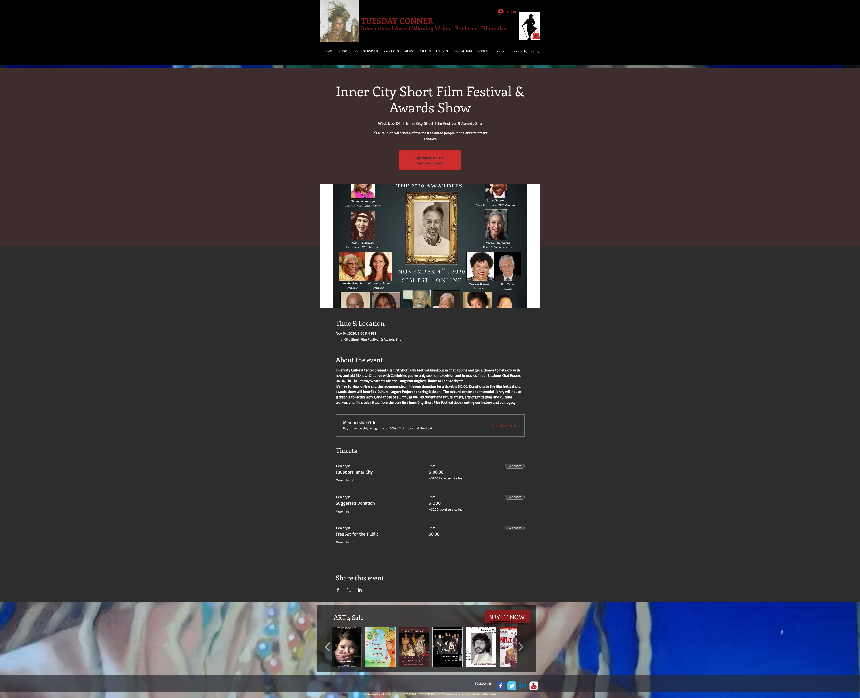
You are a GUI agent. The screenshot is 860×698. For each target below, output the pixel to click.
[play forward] (521, 647)
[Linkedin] (522, 685)
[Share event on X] (349, 590)
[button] (536, 34)
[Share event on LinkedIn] (360, 590)
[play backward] (328, 647)
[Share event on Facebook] (338, 590)
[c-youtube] (533, 685)
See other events (430, 163)
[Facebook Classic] (501, 685)
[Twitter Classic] (511, 685)
